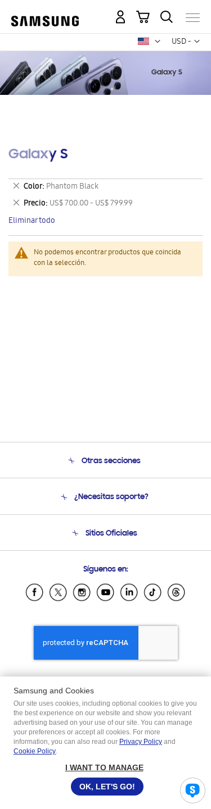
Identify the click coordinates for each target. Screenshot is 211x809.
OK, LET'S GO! (107, 786)
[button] (157, 41)
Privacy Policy (140, 742)
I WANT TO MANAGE (104, 767)
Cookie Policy (35, 751)
